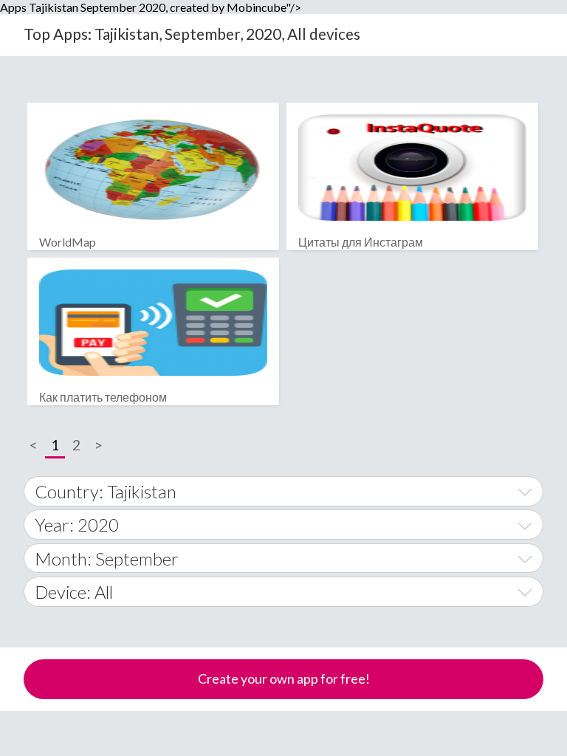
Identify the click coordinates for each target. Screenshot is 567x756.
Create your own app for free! (284, 678)
